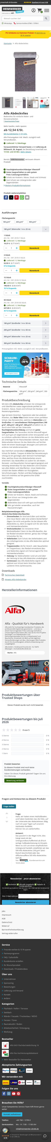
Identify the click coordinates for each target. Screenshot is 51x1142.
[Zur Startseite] (13, 10)
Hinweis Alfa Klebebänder (15, 579)
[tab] (25, 229)
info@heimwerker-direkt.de (27, 1129)
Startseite (8, 43)
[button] (6, 197)
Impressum (6, 915)
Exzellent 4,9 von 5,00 (40, 2)
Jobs (3, 911)
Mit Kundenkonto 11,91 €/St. (15, 134)
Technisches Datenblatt (14, 575)
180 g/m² (6, 222)
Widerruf (5, 926)
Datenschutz (7, 922)
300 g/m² (32, 222)
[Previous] (46, 102)
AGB (3, 918)
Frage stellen (8, 806)
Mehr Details (26, 152)
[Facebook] (4, 1093)
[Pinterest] (18, 1093)
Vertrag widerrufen (10, 933)
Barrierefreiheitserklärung (13, 929)
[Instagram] (9, 1093)
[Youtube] (14, 1093)
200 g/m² (19, 222)
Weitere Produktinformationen (17, 185)
